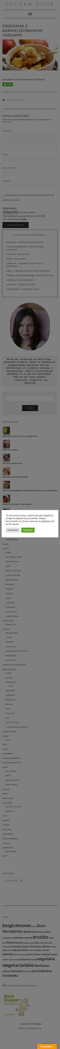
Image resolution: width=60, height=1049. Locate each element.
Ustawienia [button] (13, 530)
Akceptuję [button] (28, 530)
